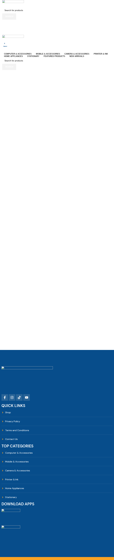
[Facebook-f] (4, 397)
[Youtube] (26, 397)
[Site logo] (13, 3)
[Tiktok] (19, 397)
